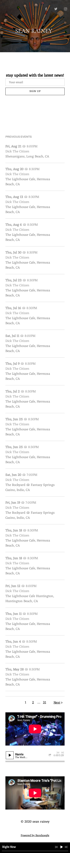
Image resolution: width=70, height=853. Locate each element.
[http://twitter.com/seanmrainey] (55, 8)
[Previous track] (58, 752)
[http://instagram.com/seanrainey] (65, 8)
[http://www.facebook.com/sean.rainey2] (46, 8)
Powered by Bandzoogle (35, 835)
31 (44, 702)
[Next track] (62, 752)
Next (57, 703)
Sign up (35, 91)
